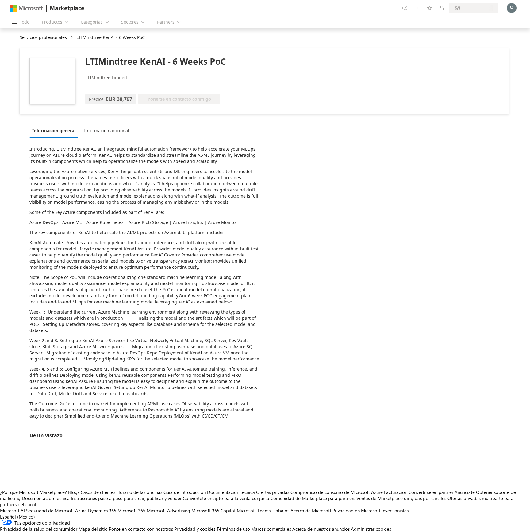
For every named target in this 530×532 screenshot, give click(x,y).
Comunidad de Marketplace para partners (313, 498)
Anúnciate (465, 492)
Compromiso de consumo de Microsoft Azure (337, 492)
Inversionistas (395, 510)
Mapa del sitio (93, 529)
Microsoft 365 (131, 510)
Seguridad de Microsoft (50, 510)
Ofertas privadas (272, 492)
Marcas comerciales (271, 529)
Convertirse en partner (431, 492)
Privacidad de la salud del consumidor (38, 529)
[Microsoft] (26, 8)
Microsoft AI (12, 510)
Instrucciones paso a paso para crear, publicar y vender (126, 498)
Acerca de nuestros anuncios (321, 529)
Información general (53, 130)
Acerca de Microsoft (310, 510)
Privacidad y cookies (194, 529)
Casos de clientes (98, 492)
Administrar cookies (371, 529)
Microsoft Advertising (168, 510)
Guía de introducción (184, 492)
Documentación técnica (231, 492)
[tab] (55, 130)
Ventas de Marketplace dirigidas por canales (401, 498)
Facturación (395, 492)
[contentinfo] (72, 37)
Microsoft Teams (254, 510)
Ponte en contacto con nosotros (141, 529)
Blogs (73, 492)
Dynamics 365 (102, 510)
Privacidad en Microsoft (356, 510)
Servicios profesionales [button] (43, 37)
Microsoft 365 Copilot (213, 510)
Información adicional (106, 130)
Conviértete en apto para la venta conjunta (226, 498)
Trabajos (280, 510)
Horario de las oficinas (139, 492)
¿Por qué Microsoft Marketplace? (33, 492)
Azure (81, 510)
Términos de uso (233, 529)
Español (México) (17, 517)
